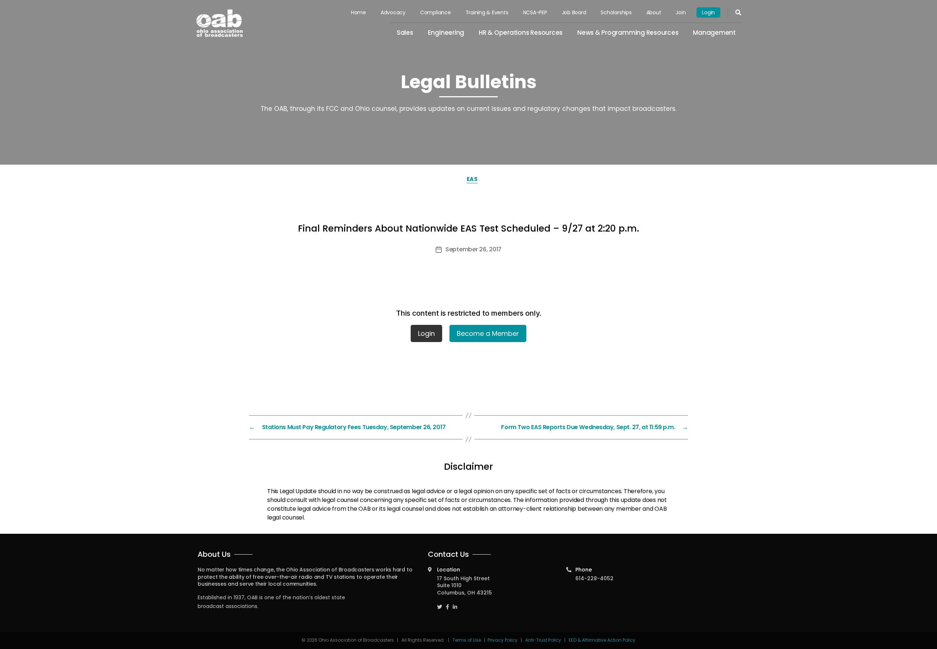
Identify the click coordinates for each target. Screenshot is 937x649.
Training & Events (487, 12)
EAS (472, 179)
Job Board (574, 12)
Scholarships (616, 12)
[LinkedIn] (455, 603)
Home (358, 12)
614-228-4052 (594, 578)
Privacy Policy (503, 640)
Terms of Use (467, 640)
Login (708, 12)
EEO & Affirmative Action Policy (602, 640)
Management (714, 32)
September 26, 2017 (473, 249)
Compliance (435, 12)
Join (681, 12)
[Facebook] (447, 603)
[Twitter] (439, 603)
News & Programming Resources (627, 32)
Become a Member (488, 333)
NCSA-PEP (535, 12)
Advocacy (393, 12)
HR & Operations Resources (521, 32)
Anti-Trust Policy (543, 640)
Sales (405, 32)
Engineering (446, 32)
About (653, 12)
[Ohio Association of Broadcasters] (219, 23)
